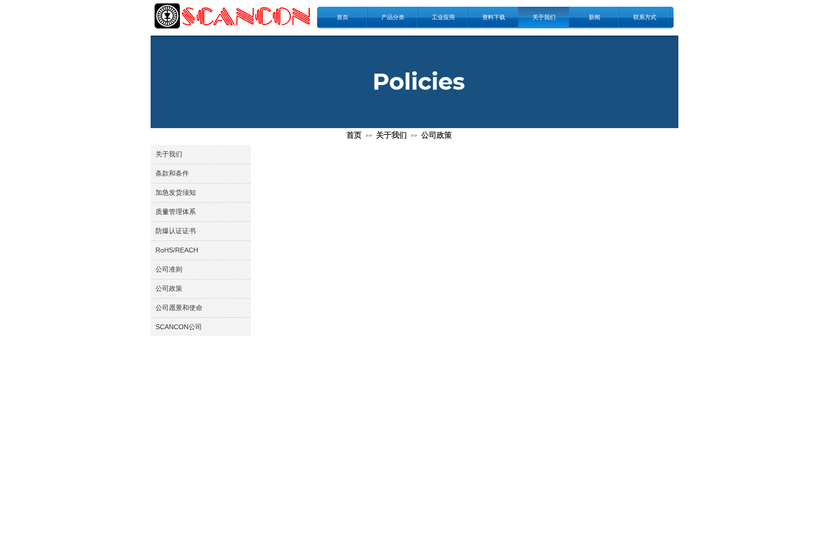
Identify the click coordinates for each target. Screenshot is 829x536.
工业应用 (443, 17)
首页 (342, 17)
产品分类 (392, 17)
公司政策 (436, 135)
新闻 (594, 17)
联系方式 (644, 17)
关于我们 (544, 17)
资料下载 (493, 17)
